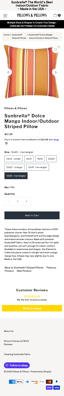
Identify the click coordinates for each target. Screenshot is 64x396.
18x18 (40, 158)
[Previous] (8, 72)
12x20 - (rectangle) (16, 175)
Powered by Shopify (41, 371)
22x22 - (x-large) (14, 167)
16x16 (29, 158)
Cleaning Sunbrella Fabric (17, 354)
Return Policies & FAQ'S (16, 340)
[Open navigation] (5, 15)
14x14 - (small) (13, 158)
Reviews (8, 344)
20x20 (51, 158)
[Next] (55, 72)
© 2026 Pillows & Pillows (16, 371)
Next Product (24, 270)
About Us (8, 331)
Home (7, 34)
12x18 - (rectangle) (37, 167)
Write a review (32, 308)
